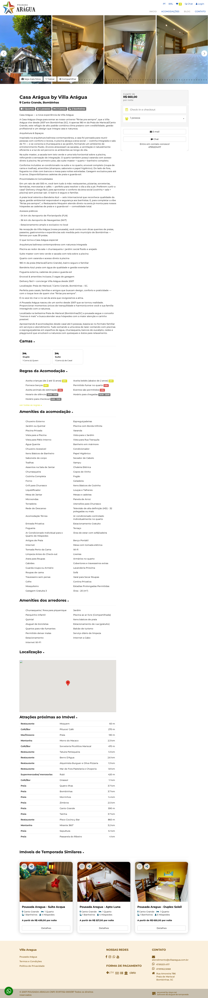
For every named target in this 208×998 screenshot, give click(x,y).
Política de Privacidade (32, 966)
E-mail (155, 131)
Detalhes (46, 928)
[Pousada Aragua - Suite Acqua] (46, 882)
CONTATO (200, 11)
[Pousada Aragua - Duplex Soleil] (161, 882)
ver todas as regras (30, 405)
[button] (204, 53)
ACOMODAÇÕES (170, 11)
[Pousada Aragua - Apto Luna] (103, 882)
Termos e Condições (30, 961)
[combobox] (158, 118)
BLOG (187, 11)
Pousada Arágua (28, 956)
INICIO (153, 11)
